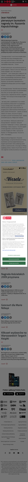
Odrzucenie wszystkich (14, 259)
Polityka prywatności (19, 236)
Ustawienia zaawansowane (14, 255)
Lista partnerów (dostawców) (8, 250)
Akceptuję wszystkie (14, 263)
